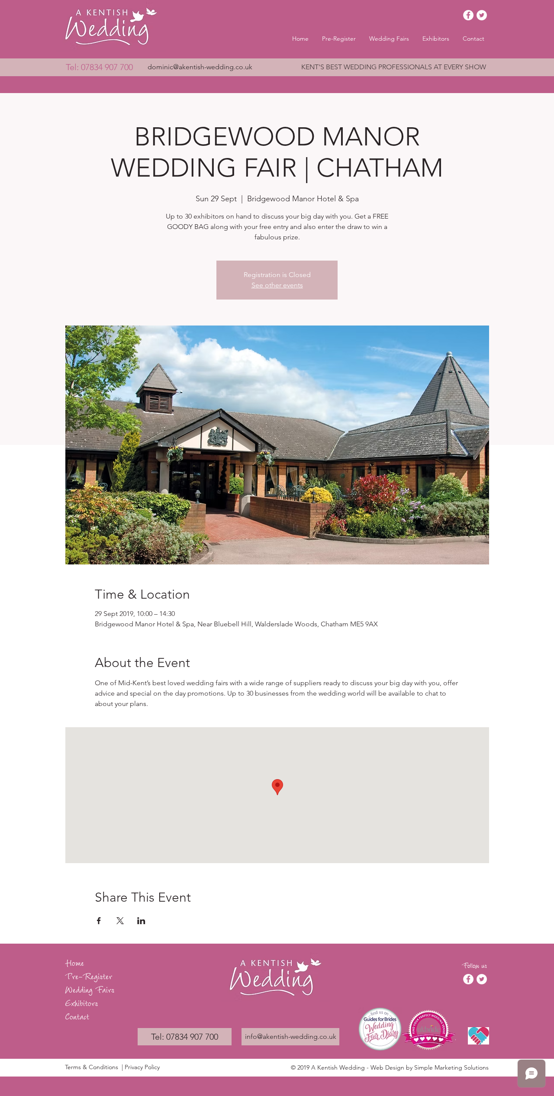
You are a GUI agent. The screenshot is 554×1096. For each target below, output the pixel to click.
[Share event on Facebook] (99, 920)
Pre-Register (88, 975)
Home (74, 962)
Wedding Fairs (89, 989)
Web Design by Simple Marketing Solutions (429, 1067)
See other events (277, 285)
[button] (389, 38)
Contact (77, 1015)
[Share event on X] (120, 920)
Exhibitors (81, 1002)
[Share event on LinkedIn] (141, 920)
